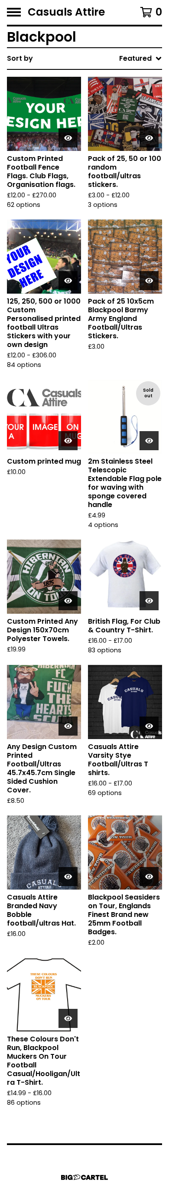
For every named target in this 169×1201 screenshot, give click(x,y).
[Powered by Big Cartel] (84, 1177)
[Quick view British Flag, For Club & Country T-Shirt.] (149, 600)
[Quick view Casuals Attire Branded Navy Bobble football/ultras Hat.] (68, 876)
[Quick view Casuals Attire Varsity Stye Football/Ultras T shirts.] (149, 726)
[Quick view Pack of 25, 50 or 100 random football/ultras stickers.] (149, 137)
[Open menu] (14, 12)
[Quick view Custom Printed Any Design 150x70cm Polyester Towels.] (68, 600)
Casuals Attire (66, 12)
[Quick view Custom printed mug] (68, 440)
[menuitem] (84, 58)
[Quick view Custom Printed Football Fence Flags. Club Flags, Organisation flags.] (68, 137)
